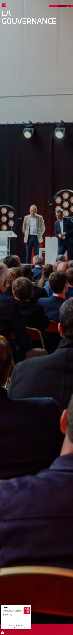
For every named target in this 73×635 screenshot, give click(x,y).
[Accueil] (4, 5)
